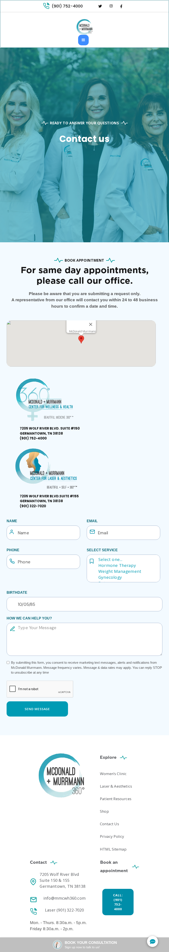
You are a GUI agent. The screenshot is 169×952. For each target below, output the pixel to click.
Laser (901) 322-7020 (64, 910)
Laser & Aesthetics (116, 786)
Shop (104, 811)
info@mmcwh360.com (64, 898)
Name (12, 521)
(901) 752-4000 (67, 6)
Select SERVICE (102, 550)
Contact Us (109, 823)
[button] (83, 40)
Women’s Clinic (113, 773)
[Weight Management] (127, 571)
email (92, 521)
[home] (84, 27)
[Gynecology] (127, 577)
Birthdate (17, 592)
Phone (13, 550)
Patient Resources (115, 798)
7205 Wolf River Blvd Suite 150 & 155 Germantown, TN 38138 (62, 880)
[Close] (90, 324)
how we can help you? (29, 618)
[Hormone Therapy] (127, 565)
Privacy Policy (112, 836)
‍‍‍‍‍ (49, 501)
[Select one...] (127, 559)
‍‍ (50, 433)
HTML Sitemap (113, 849)
